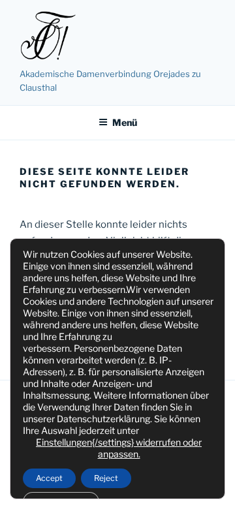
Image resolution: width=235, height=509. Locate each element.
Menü (124, 122)
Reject (106, 478)
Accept (49, 478)
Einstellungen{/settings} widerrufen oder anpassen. (119, 448)
